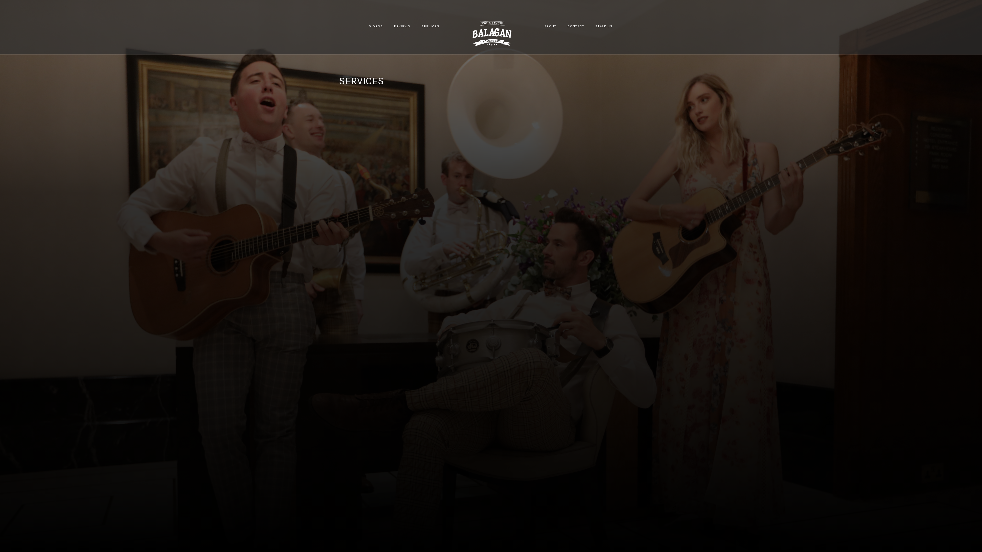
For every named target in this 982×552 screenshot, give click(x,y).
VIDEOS (376, 26)
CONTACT (575, 26)
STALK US (604, 26)
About (550, 26)
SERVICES (430, 26)
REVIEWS (402, 26)
